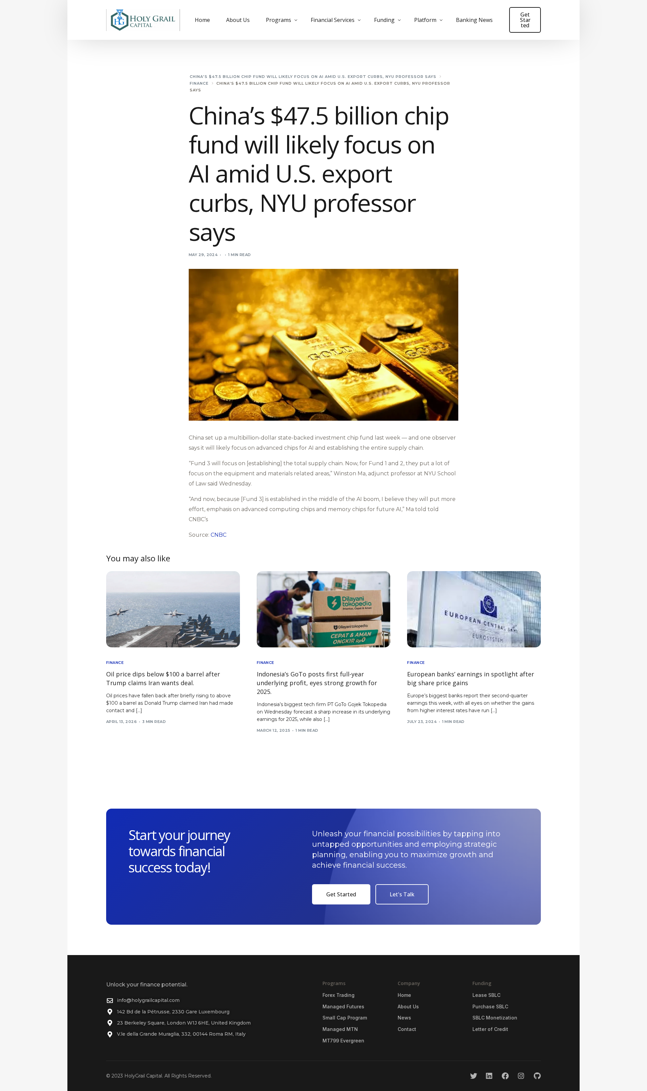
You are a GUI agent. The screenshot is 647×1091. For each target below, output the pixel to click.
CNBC (218, 535)
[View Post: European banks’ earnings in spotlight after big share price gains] (474, 609)
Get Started (525, 20)
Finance (115, 663)
